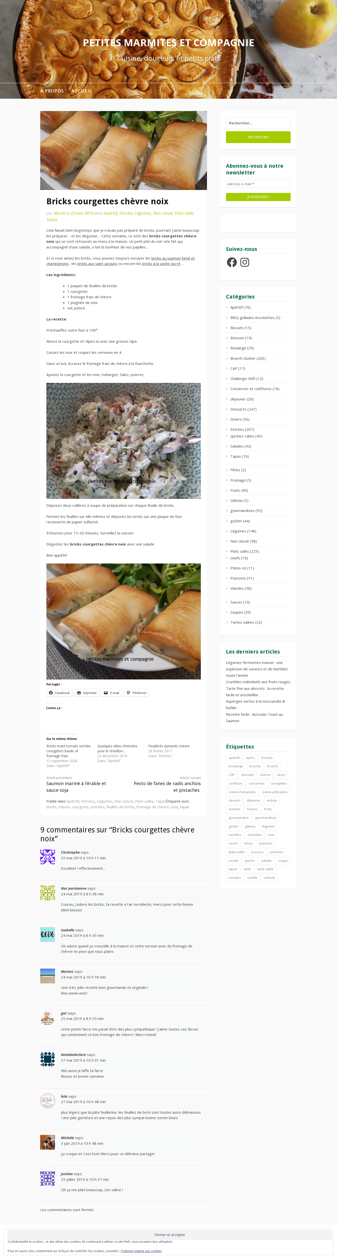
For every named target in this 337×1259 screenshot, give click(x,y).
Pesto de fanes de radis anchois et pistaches (167, 784)
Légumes (143, 213)
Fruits (235, 490)
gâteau (250, 826)
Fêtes (235, 469)
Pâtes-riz (238, 567)
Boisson (237, 337)
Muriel (60, 213)
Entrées (126, 213)
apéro (250, 757)
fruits (268, 809)
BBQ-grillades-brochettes (252, 317)
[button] (123, 441)
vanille (252, 877)
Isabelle (67, 929)
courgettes (279, 783)
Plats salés (184, 213)
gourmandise (239, 817)
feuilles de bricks (120, 806)
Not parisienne (73, 888)
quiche (250, 860)
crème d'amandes (242, 792)
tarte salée (265, 869)
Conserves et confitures (251, 388)
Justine (67, 1173)
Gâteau (236, 500)
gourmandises (242, 510)
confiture (235, 783)
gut (64, 1013)
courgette (80, 806)
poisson (257, 852)
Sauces (236, 602)
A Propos (52, 91)
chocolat (247, 774)
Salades (236, 446)
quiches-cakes (242, 435)
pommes (276, 852)
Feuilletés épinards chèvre (168, 746)
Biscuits (236, 327)
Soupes (236, 612)
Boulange (238, 347)
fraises (252, 809)
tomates (235, 877)
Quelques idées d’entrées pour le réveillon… (117, 748)
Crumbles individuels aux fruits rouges (258, 681)
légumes (268, 826)
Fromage (238, 480)
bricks (51, 806)
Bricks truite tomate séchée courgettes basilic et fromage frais (68, 751)
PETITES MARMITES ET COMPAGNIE (168, 42)
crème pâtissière (274, 792)
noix (174, 806)
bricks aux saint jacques (97, 263)
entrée (272, 800)
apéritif (234, 757)
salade (266, 860)
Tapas (51, 219)
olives (248, 843)
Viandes (237, 588)
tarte (247, 869)
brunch (272, 766)
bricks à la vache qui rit (161, 263)
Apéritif (110, 213)
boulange (236, 766)
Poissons (238, 578)
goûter (236, 520)
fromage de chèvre (152, 806)
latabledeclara (73, 1054)
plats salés (237, 852)
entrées (97, 806)
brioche (255, 766)
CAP (233, 368)
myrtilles (235, 834)
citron (281, 774)
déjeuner (238, 398)
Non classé (163, 213)
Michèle (67, 1137)
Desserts (238, 409)
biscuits (267, 757)
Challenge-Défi (242, 378)
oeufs (235, 557)
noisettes (255, 834)
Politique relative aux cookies (141, 1251)
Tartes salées (242, 622)
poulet (233, 860)
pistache (265, 843)
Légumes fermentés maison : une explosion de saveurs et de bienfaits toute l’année (257, 669)
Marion (67, 971)
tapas (184, 806)
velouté (269, 877)
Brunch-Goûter (243, 358)
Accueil (81, 91)
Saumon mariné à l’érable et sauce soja (76, 784)
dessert (234, 800)
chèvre (64, 806)
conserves (256, 783)
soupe (283, 860)
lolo (64, 1096)
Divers (236, 419)
